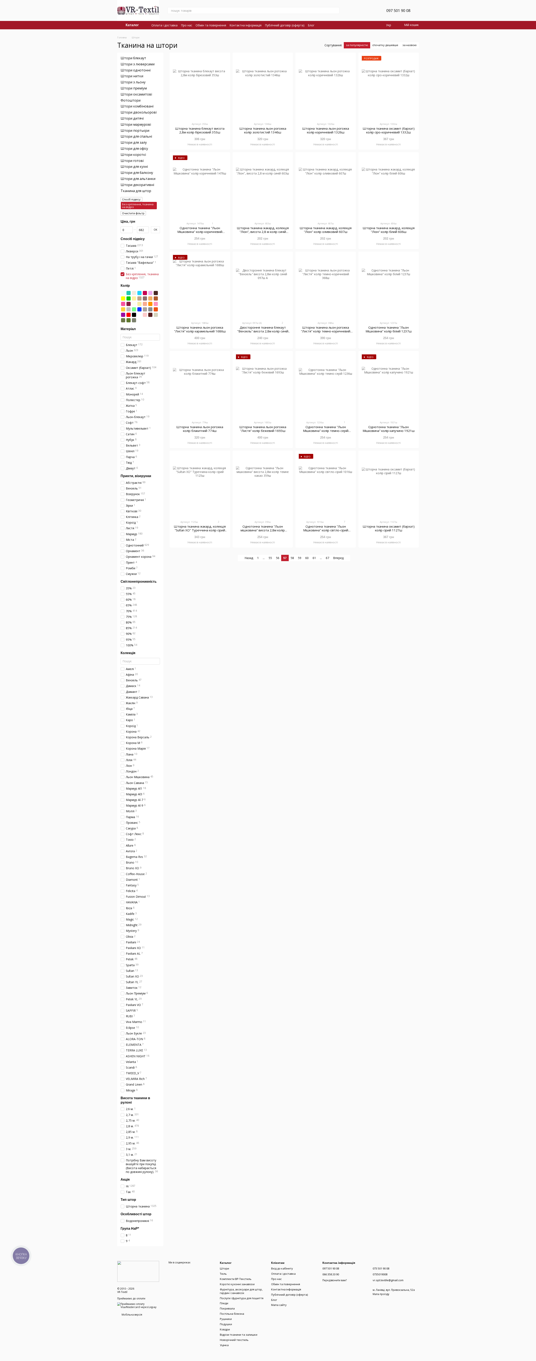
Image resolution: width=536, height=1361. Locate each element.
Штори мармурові (136, 124)
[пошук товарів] (336, 10)
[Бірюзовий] (128, 293)
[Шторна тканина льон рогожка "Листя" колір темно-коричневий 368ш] (326, 286)
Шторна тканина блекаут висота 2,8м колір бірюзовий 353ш (199, 130)
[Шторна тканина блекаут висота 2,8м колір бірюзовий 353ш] (200, 87)
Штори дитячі (132, 118)
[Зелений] (128, 298)
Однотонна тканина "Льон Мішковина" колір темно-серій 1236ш (325, 430)
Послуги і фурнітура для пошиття (241, 1298)
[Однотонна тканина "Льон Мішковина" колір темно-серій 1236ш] (326, 385)
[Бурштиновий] (123, 309)
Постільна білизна (232, 1314)
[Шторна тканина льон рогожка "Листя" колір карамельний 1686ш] (200, 286)
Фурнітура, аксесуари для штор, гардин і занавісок (241, 1291)
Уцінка (224, 1345)
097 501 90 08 (398, 10)
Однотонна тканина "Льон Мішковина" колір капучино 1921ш (389, 429)
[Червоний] (128, 314)
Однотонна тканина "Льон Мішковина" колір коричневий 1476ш (199, 232)
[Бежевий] (134, 293)
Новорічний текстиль (234, 1340)
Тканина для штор (136, 190)
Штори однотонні (136, 70)
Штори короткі (133, 154)
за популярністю (357, 45)
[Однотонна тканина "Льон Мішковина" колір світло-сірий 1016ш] (326, 485)
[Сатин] (155, 314)
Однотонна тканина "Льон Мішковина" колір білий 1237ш (389, 329)
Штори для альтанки (138, 178)
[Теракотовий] (155, 309)
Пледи (224, 1303)
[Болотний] (134, 320)
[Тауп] (144, 309)
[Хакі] (123, 320)
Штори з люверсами (138, 64)
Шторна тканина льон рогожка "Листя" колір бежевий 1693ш (262, 429)
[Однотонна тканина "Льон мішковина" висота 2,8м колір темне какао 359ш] (263, 485)
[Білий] (123, 293)
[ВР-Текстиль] (138, 1271)
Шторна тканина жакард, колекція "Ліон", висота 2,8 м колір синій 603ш (263, 232)
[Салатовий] (134, 309)
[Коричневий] (155, 298)
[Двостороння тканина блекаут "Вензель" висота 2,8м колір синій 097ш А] (263, 286)
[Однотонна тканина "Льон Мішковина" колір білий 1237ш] (389, 286)
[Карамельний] (150, 298)
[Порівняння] (362, 10)
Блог (311, 25)
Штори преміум (134, 88)
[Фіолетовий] (123, 314)
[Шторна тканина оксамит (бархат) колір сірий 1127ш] (389, 485)
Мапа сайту (279, 1305)
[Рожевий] (155, 303)
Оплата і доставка (164, 25)
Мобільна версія (131, 1314)
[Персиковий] (144, 303)
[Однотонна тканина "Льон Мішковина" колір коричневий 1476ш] (200, 186)
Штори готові (132, 160)
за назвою (409, 45)
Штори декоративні (137, 184)
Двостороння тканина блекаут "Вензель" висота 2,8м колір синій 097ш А (262, 331)
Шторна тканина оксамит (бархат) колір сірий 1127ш (389, 528)
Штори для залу (134, 142)
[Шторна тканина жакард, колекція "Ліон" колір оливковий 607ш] (326, 186)
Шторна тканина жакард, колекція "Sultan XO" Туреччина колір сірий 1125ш (200, 530)
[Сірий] (128, 309)
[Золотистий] (134, 298)
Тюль (223, 1274)
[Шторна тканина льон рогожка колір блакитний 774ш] (200, 385)
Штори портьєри (135, 130)
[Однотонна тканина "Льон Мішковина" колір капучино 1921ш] (389, 385)
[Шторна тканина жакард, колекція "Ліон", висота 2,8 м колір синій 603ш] (263, 186)
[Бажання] (373, 10)
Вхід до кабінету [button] (282, 1268)
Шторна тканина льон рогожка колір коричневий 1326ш (325, 130)
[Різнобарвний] (139, 314)
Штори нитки (132, 76)
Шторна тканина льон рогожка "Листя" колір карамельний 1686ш (200, 329)
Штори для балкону (137, 172)
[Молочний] (134, 303)
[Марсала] (128, 303)
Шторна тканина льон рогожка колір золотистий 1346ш (262, 130)
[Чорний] (134, 314)
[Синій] (139, 309)
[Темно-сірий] (150, 309)
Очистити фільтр (133, 213)
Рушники (226, 1319)
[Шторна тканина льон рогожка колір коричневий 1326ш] (326, 87)
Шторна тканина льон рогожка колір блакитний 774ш (199, 429)
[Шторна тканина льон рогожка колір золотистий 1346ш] (263, 87)
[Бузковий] (150, 293)
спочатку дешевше (385, 45)
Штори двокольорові (139, 112)
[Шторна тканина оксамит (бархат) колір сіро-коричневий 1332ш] (389, 87)
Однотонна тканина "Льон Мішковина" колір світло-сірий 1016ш (325, 530)
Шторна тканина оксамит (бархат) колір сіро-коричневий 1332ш (389, 130)
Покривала (227, 1308)
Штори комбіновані (137, 106)
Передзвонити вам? (334, 1280)
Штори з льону (133, 82)
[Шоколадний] (150, 314)
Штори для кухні (134, 166)
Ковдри (225, 1329)
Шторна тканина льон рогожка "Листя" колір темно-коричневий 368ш (325, 331)
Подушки (226, 1324)
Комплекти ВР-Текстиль (235, 1279)
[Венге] (155, 293)
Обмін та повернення (211, 25)
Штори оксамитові (136, 94)
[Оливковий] (128, 320)
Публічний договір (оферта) (284, 25)
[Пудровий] (144, 314)
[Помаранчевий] (150, 303)
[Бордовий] (144, 293)
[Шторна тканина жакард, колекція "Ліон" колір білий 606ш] (389, 186)
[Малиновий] (123, 303)
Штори (224, 1268)
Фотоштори (130, 100)
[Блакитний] (139, 293)
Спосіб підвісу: (131, 199)
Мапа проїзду (381, 1294)
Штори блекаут (133, 58)
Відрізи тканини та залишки (238, 1334)
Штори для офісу (134, 148)
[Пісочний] (139, 303)
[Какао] (144, 298)
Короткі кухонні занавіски (237, 1284)
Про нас (186, 25)
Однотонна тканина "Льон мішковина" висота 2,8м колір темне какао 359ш (263, 530)
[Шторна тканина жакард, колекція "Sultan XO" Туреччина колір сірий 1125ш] (200, 485)
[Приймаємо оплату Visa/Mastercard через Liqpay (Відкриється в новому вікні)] (139, 1305)
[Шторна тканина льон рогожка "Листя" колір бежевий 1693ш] (263, 385)
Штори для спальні (136, 136)
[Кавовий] (139, 298)
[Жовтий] (123, 298)
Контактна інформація (245, 25)
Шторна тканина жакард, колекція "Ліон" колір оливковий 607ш (326, 230)
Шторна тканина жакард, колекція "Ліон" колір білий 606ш (389, 230)
